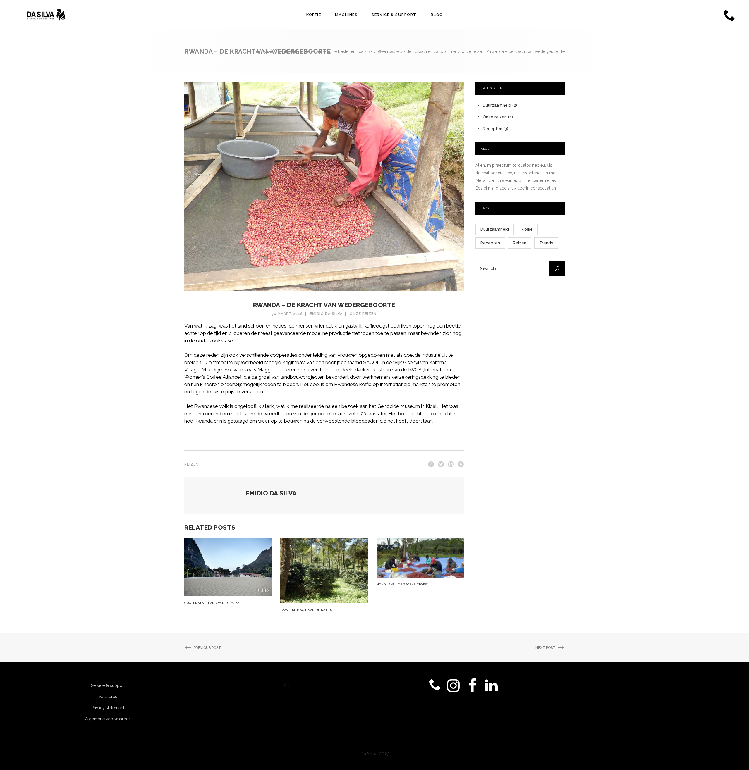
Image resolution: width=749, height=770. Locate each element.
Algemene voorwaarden (108, 718)
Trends (546, 243)
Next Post (545, 648)
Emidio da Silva (326, 314)
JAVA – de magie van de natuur (307, 609)
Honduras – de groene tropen (403, 584)
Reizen (191, 464)
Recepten (492, 128)
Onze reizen (473, 51)
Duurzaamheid (497, 105)
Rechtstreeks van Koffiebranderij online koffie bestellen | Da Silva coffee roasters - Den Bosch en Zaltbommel (355, 51)
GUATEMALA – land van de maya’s (212, 602)
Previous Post (207, 648)
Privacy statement (107, 707)
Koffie (527, 229)
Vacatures (108, 696)
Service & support (108, 685)
